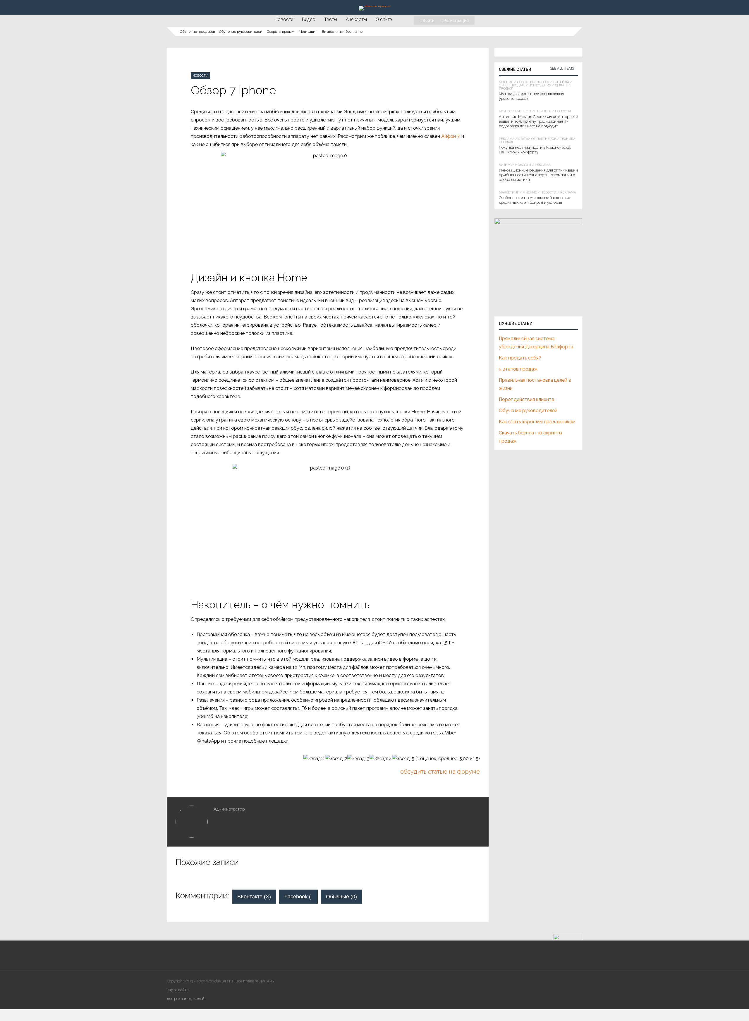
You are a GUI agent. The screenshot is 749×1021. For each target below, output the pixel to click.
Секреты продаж (280, 32)
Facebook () (301, 897)
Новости (284, 19)
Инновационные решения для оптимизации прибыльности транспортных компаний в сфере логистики (538, 175)
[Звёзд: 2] (336, 759)
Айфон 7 (450, 136)
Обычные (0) (341, 897)
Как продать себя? (520, 358)
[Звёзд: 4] (381, 759)
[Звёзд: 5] (403, 759)
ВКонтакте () (254, 897)
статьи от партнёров (537, 139)
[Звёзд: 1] (314, 759)
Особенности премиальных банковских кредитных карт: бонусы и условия (535, 200)
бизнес (505, 111)
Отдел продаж (512, 85)
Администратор (229, 809)
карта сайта (178, 990)
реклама (506, 139)
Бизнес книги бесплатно (342, 32)
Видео (308, 19)
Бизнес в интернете (533, 111)
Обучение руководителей (240, 32)
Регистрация (456, 20)
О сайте (384, 19)
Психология (540, 85)
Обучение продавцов (197, 32)
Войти (428, 20)
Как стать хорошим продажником (537, 421)
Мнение (506, 82)
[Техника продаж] (374, 6)
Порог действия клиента (526, 399)
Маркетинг (509, 192)
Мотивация (308, 32)
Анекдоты (356, 19)
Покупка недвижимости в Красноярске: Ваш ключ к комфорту (535, 149)
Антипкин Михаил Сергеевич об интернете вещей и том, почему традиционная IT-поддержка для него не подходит (538, 121)
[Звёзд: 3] (358, 759)
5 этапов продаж (518, 369)
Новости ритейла (553, 82)
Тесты (330, 19)
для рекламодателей (186, 998)
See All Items (562, 68)
